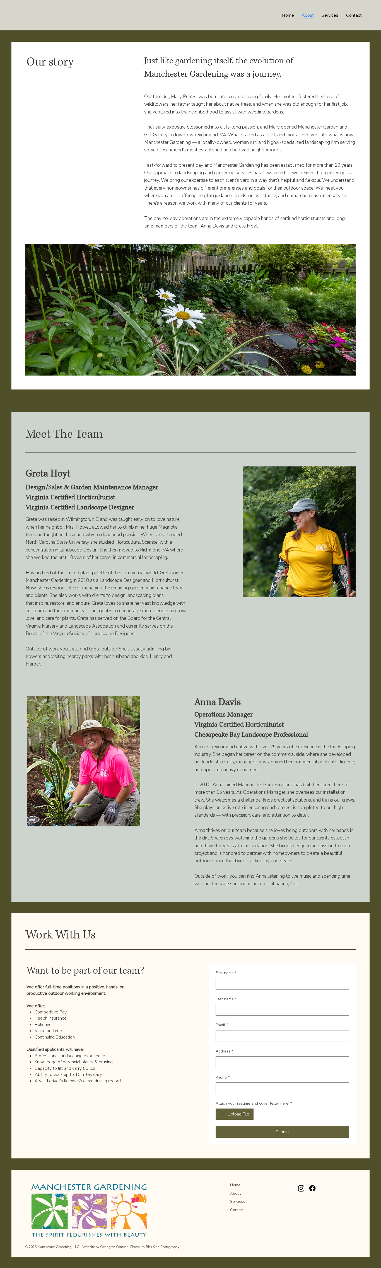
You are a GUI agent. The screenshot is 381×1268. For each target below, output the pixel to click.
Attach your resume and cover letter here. (254, 1103)
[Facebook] (312, 1188)
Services (237, 1201)
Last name (226, 999)
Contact (237, 1210)
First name (226, 973)
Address (224, 1051)
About (235, 1193)
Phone (223, 1077)
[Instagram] (301, 1188)
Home (235, 1185)
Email (222, 1025)
